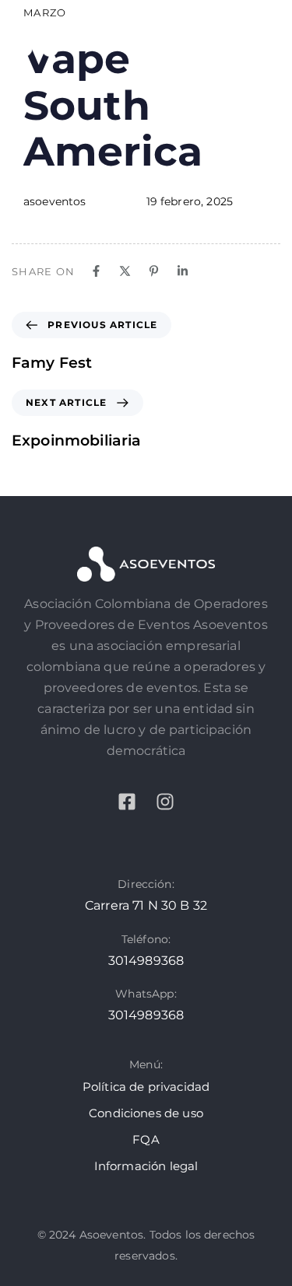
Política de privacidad (146, 1086)
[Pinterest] (154, 271)
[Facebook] (96, 271)
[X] (125, 271)
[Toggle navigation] (232, 37)
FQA (145, 1139)
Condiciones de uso (146, 1113)
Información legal (146, 1165)
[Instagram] (165, 801)
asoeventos (54, 201)
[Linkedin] (182, 271)
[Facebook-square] (127, 801)
